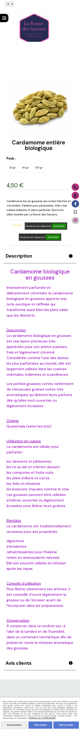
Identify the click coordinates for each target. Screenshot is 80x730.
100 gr (39, 167)
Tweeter (17, 225)
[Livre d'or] (75, 212)
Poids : (11, 158)
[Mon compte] (75, 195)
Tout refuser (40, 725)
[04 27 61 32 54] (75, 187)
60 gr (25, 167)
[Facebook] (75, 203)
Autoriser (59, 226)
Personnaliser (14, 725)
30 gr (12, 167)
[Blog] (75, 220)
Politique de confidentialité (42, 718)
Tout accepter (66, 725)
